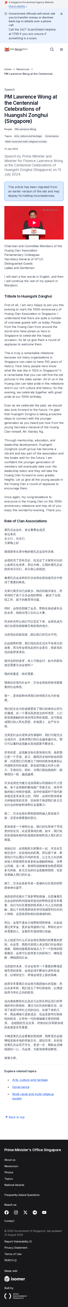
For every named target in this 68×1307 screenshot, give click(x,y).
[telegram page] (35, 1212)
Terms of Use (13, 1254)
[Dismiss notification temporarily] (61, 13)
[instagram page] (16, 1212)
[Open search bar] (52, 49)
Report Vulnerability (16, 1241)
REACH (8, 1260)
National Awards (14, 1185)
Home (7, 69)
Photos (8, 1172)
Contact (9, 1221)
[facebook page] (6, 1212)
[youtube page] (44, 1212)
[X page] (25, 1212)
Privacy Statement (15, 1247)
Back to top (17, 1117)
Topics (8, 1178)
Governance (20, 1087)
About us (9, 1160)
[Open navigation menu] (61, 49)
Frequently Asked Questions (22, 1195)
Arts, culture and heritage (30, 1080)
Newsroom (23, 69)
